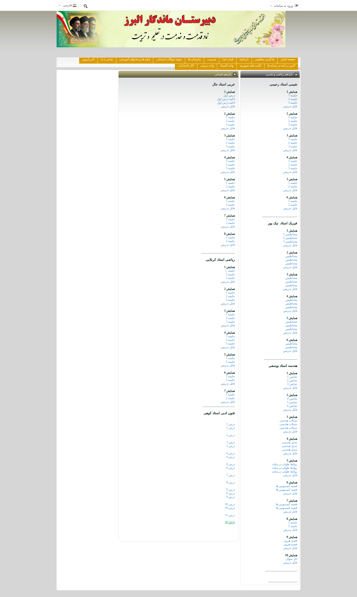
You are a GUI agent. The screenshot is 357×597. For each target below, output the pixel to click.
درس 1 (230, 424)
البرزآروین (88, 59)
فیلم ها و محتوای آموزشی (134, 59)
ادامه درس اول (226, 99)
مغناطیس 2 (290, 238)
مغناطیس (291, 256)
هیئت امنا (227, 59)
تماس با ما (107, 59)
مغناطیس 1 (290, 234)
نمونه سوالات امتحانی (169, 59)
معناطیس (291, 300)
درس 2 (230, 435)
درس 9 (230, 489)
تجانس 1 (292, 376)
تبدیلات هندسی (288, 420)
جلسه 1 (292, 95)
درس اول (228, 95)
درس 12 (230, 522)
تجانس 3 (292, 384)
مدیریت (211, 59)
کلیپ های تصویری (250, 65)
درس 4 (230, 453)
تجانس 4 (292, 398)
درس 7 (230, 475)
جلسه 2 (292, 99)
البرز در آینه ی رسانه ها (281, 65)
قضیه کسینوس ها (286, 486)
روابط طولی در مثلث (284, 464)
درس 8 (230, 482)
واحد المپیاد (227, 65)
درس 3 (230, 442)
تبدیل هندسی (289, 442)
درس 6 (230, 464)
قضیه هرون (290, 540)
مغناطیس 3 (290, 241)
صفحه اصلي (287, 59)
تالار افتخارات (186, 65)
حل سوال (291, 559)
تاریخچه (244, 59)
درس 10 (230, 504)
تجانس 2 (292, 380)
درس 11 (230, 515)
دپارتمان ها (194, 59)
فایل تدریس (290, 106)
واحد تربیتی (207, 65)
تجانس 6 (292, 406)
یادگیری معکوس (264, 59)
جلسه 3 (292, 102)
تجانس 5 (292, 402)
